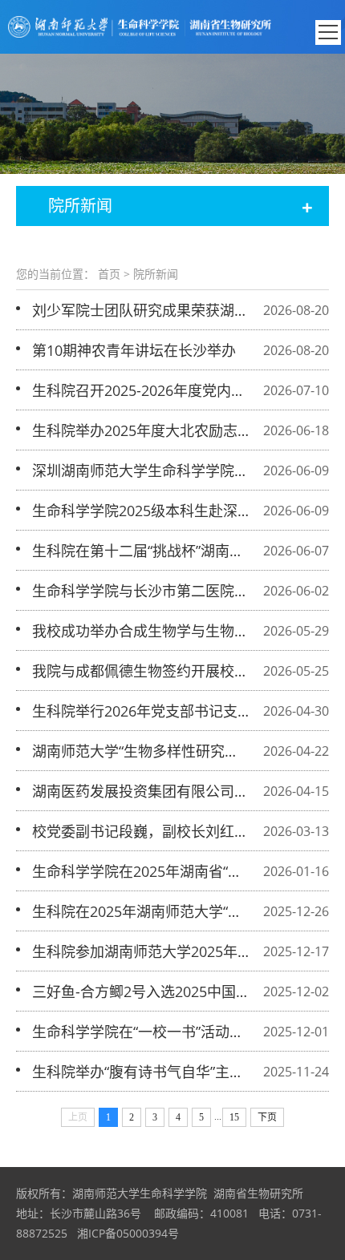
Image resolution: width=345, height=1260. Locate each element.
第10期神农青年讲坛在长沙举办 (134, 350)
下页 (267, 1117)
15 (234, 1117)
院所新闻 (155, 273)
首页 (109, 273)
